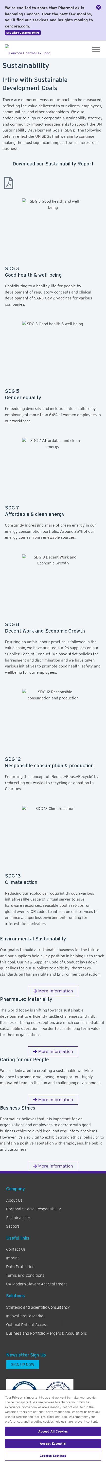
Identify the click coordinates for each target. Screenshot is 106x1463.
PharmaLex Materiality (26, 999)
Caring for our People (24, 1059)
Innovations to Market (25, 1316)
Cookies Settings (53, 1456)
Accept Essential (53, 1443)
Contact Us (16, 1249)
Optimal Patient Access (27, 1325)
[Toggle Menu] (96, 49)
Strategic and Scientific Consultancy (38, 1307)
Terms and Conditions (25, 1275)
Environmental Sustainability (33, 938)
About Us (14, 1200)
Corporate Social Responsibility (33, 1209)
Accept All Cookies (53, 1431)
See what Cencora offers (22, 32)
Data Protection (20, 1267)
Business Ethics (17, 1108)
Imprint (12, 1258)
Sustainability (18, 1218)
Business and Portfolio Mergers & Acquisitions (46, 1333)
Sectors (12, 1226)
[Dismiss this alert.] (98, 7)
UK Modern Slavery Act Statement (36, 1284)
